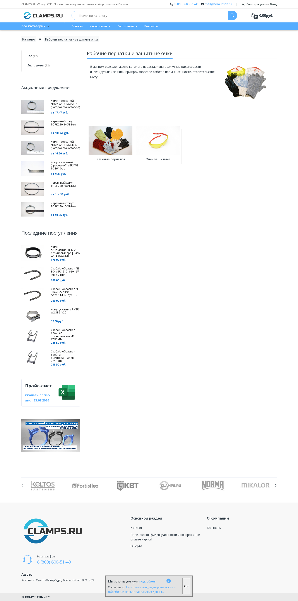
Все (32, 56)
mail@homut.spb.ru (218, 4)
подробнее (147, 581)
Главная (77, 26)
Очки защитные (158, 159)
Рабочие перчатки (110, 159)
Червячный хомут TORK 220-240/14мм (63, 122)
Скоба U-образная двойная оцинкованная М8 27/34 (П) (63, 356)
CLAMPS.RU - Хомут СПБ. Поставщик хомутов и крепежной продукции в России (74, 4)
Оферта (136, 546)
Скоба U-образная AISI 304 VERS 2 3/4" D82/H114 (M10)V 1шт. (65, 292)
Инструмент (38, 65)
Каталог (28, 39)
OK (186, 586)
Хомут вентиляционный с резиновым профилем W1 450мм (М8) (65, 251)
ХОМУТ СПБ (34, 597)
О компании (126, 26)
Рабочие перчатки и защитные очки (71, 39)
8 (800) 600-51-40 (186, 4)
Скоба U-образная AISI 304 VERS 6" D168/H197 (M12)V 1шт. (65, 272)
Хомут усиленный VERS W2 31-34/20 (65, 311)
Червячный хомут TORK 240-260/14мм (63, 184)
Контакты (151, 26)
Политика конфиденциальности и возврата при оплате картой (165, 537)
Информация (98, 26)
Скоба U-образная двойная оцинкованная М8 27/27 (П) (63, 334)
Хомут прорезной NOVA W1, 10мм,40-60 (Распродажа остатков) (65, 145)
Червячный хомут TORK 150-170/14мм (63, 204)
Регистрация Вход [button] (261, 4)
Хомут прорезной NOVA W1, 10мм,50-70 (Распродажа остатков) (65, 104)
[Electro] (43, 15)
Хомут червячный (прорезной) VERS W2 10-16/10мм (64, 165)
